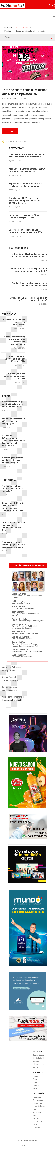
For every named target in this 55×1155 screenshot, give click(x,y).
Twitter (35, 1079)
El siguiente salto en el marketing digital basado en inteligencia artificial (13, 544)
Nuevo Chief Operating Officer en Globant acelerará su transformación (14, 340)
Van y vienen (37, 1121)
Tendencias (37, 1097)
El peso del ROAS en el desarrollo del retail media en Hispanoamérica (26, 184)
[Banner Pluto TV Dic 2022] (27, 883)
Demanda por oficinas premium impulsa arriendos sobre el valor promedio (28, 155)
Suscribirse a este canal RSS (16, 142)
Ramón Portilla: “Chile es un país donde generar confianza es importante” (28, 269)
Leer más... (10, 131)
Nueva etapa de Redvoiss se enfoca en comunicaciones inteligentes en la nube (13, 507)
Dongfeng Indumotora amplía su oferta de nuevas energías (12, 460)
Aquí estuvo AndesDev (27, 1145)
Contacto (36, 1061)
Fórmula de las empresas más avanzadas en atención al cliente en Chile (13, 526)
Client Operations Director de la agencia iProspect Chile (15, 358)
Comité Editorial (38, 1058)
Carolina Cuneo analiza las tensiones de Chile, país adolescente (29, 284)
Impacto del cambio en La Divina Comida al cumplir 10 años (24, 216)
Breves (14, 98)
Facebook (36, 1076)
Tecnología (36, 1118)
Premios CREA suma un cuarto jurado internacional (14, 322)
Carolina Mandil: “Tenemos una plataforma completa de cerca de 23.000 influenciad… (24, 200)
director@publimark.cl (11, 700)
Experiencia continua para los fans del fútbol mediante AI (12, 488)
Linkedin (35, 1088)
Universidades (38, 1100)
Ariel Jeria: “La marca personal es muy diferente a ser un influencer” (27, 170)
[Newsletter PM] (28, 1041)
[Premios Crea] (28, 752)
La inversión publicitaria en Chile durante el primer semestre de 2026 (25, 231)
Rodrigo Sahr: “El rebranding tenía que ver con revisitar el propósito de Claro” (28, 255)
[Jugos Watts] (27, 807)
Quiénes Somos (38, 1055)
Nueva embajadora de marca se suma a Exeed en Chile (14, 375)
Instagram (36, 1085)
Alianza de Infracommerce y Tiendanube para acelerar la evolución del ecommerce (14, 441)
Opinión (35, 1115)
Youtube (35, 1082)
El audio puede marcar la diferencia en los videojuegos (13, 421)
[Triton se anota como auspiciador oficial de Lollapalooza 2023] (27, 63)
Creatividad (37, 1112)
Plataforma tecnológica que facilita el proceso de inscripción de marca (14, 404)
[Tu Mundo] (28, 965)
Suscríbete (36, 1128)
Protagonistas (38, 1103)
